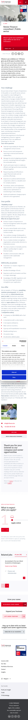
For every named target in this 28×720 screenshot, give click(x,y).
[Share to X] (16, 53)
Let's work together (11, 616)
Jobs (6, 23)
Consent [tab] (5, 345)
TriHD (2, 692)
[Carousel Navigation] (5, 586)
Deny (14, 377)
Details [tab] (14, 345)
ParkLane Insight (6, 690)
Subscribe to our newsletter (13, 631)
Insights (10, 483)
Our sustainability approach (14, 710)
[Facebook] (12, 716)
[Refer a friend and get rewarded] (22, 53)
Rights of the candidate (14, 708)
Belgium (6, 679)
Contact (3, 669)
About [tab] (23, 345)
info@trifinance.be (9, 423)
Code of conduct (14, 712)
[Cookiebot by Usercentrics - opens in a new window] (19, 341)
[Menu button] (20, 2)
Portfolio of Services (7, 666)
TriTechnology (5, 695)
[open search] (25, 2)
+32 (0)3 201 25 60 (9, 426)
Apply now (8, 48)
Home (11, 481)
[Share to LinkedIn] (19, 53)
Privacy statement (14, 705)
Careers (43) (4, 661)
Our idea (3, 664)
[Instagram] (15, 716)
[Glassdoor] (18, 716)
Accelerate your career (11, 604)
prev (3, 586)
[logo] (5, 2)
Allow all (14, 372)
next (7, 586)
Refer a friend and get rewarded (14, 436)
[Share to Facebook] (13, 53)
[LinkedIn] (9, 716)
